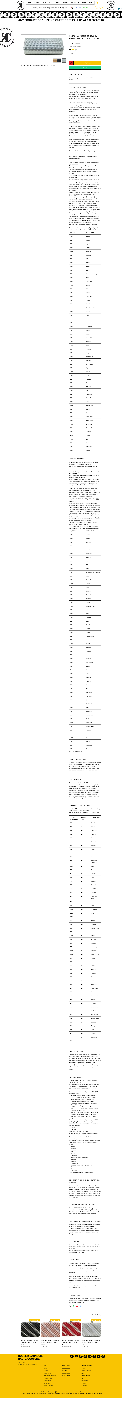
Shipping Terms (84, 1373)
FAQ (82, 1378)
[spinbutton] (73, 56)
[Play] (119, 9)
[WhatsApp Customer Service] (85, 1356)
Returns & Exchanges (86, 1371)
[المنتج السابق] (104, 1329)
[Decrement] (76, 56)
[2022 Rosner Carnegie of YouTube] (76, 1356)
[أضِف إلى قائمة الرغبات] (71, 63)
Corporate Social (48, 1378)
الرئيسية (98, 28)
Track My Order (66, 1373)
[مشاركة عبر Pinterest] (77, 1306)
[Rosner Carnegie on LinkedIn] (90, 1356)
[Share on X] (70, 1306)
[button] (88, 8)
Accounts (64, 1370)
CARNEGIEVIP (66, 1375)
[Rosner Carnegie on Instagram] (81, 1356)
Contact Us (83, 1368)
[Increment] (70, 56)
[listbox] (88, 8)
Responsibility (47, 1381)
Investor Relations (48, 1373)
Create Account (66, 1368)
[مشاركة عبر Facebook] (80, 1306)
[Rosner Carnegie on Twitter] (98, 1356)
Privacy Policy (47, 1383)
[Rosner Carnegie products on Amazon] (72, 1356)
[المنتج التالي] (18, 1329)
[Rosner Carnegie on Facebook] (94, 1356)
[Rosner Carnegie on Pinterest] (103, 1356)
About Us (46, 1368)
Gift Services (84, 1386)
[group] (61, 1333)
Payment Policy (84, 1381)
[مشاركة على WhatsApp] (74, 1306)
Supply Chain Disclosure (50, 1376)
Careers (46, 1371)
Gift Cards (83, 1383)
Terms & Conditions (48, 1386)
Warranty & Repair (85, 1376)
